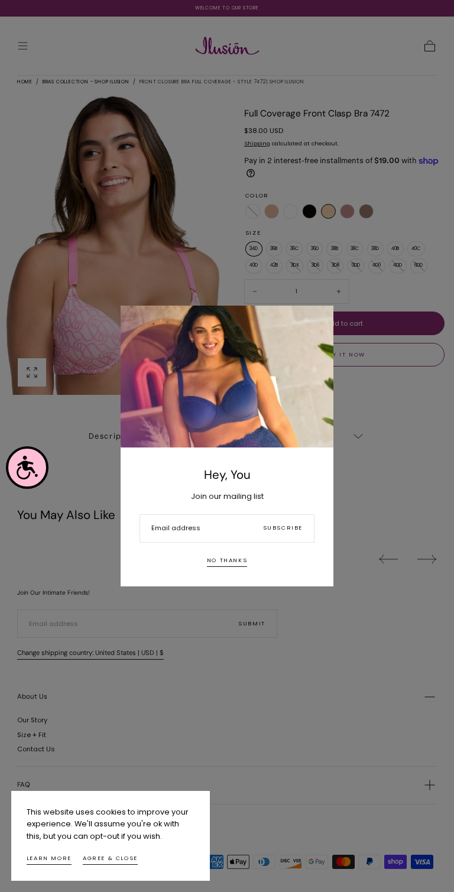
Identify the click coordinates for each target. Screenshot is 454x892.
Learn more (49, 858)
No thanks (227, 560)
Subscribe (283, 527)
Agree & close (110, 858)
